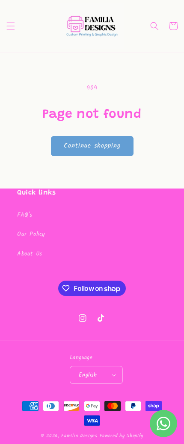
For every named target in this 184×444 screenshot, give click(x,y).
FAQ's (25, 215)
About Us (29, 253)
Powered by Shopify (122, 436)
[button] (10, 26)
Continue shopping (92, 146)
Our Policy (31, 234)
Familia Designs (79, 436)
